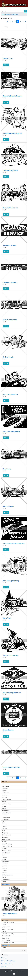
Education (4, 815)
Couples (4, 806)
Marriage (4, 848)
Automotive (14, 14)
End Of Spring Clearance (11, 767)
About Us (3, 958)
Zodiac (4, 881)
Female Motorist (6, 927)
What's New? (5, 884)
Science (4, 866)
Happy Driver (5, 938)
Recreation (5, 864)
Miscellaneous (6, 852)
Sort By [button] (6, 27)
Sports (4, 877)
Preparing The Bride (10, 913)
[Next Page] (25, 21)
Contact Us (4, 967)
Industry (4, 841)
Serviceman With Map (8, 942)
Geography (5, 833)
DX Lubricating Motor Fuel (12, 693)
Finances (4, 828)
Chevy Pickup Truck (7, 929)
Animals (4, 790)
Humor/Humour (6, 839)
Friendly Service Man (8, 922)
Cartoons (4, 801)
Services (4, 870)
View (6, 65)
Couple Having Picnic (10, 170)
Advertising (5, 788)
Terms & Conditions (6, 964)
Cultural (4, 808)
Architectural (5, 793)
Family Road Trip (6, 940)
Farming (4, 824)
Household (5, 837)
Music (3, 855)
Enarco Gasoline (8, 730)
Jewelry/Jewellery (7, 844)
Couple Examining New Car (12, 133)
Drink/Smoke (5, 810)
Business (4, 797)
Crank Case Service (10, 320)
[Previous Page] (7, 21)
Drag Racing (7, 469)
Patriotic (4, 857)
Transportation (6, 879)
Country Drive (8, 59)
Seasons (4, 868)
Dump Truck (7, 618)
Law (3, 784)
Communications (6, 804)
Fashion (4, 826)
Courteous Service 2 (10, 282)
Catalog (7, 14)
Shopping (4, 872)
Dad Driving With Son (10, 394)
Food (3, 830)
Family (3, 821)
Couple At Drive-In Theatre (12, 96)
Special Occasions (7, 875)
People (4, 859)
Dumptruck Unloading (10, 655)
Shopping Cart (6, 945)
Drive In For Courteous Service (13, 543)
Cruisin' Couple (8, 357)
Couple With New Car (10, 208)
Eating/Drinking (6, 813)
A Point (4, 924)
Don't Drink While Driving (11, 431)
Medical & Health (6, 850)
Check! (4, 931)
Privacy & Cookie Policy (8, 961)
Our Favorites (5, 786)
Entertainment (6, 817)
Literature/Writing (7, 846)
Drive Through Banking (11, 581)
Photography (5, 861)
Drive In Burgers (8, 506)
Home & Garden (6, 835)
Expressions (5, 819)
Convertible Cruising (7, 933)
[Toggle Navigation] (3, 2)
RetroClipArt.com (19, 971)
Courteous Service (9, 245)
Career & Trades (6, 799)
